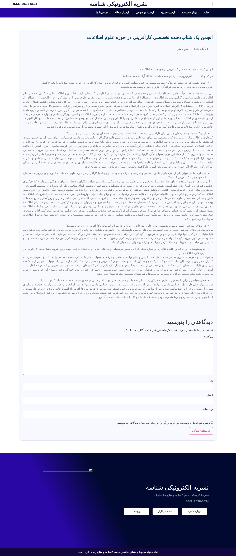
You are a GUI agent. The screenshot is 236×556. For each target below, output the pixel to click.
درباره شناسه (189, 12)
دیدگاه (208, 337)
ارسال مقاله (122, 12)
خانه (206, 12)
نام (211, 381)
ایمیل (210, 395)
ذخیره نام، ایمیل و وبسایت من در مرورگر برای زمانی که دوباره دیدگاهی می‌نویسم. (163, 423)
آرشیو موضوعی (145, 12)
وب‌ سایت (207, 409)
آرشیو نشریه (168, 12)
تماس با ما (102, 12)
